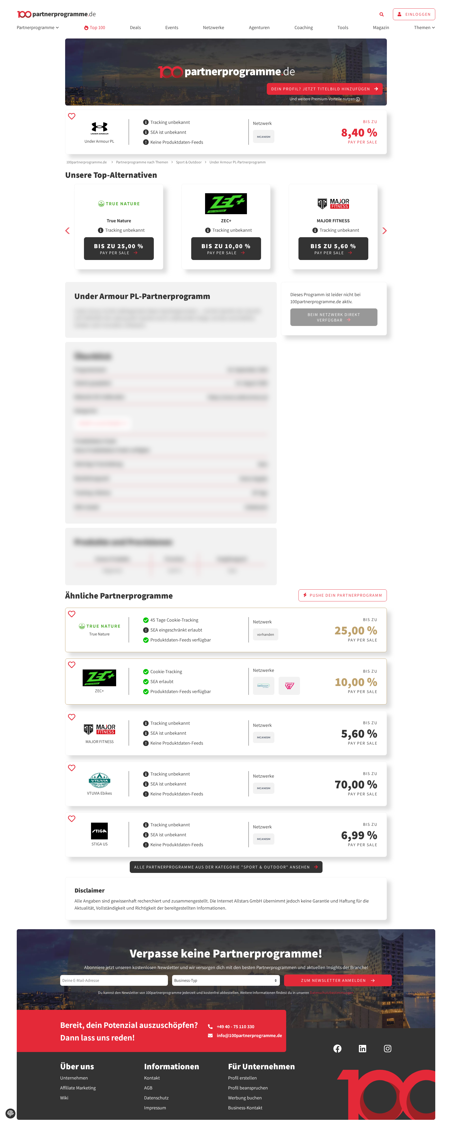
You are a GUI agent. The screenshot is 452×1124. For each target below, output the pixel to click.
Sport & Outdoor (189, 162)
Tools (342, 27)
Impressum (155, 1108)
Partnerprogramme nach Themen (142, 162)
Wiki (64, 1098)
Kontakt (152, 1078)
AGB (148, 1088)
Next (384, 231)
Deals (135, 27)
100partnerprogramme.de (86, 162)
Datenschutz (156, 1098)
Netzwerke (213, 27)
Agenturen (259, 27)
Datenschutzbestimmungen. (332, 992)
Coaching (304, 27)
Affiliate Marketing (78, 1088)
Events (171, 27)
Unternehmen (74, 1078)
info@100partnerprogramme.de (249, 1035)
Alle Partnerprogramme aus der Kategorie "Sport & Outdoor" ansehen (222, 867)
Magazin (381, 27)
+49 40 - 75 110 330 (235, 1026)
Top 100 (97, 27)
